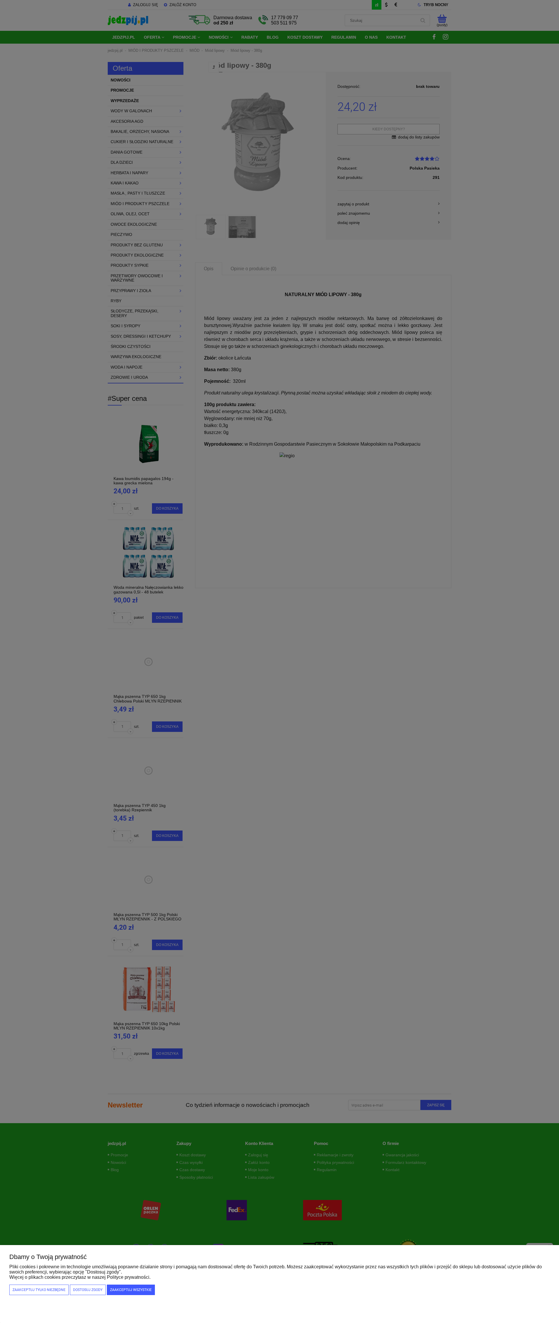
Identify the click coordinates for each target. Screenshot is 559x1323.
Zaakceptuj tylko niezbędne (39, 1290)
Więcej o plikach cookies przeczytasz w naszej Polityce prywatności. (80, 1277)
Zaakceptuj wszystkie (131, 1290)
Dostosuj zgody (87, 1290)
